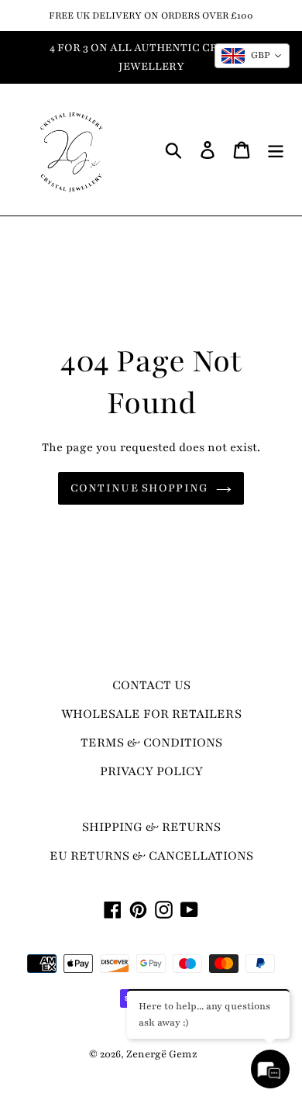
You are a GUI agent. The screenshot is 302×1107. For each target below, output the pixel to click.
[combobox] (252, 55)
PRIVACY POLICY (151, 771)
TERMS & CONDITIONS (151, 742)
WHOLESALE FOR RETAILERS (151, 713)
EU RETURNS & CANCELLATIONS (151, 855)
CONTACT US (151, 685)
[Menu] (276, 150)
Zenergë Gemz (161, 1054)
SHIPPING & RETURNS (151, 827)
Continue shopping (139, 488)
